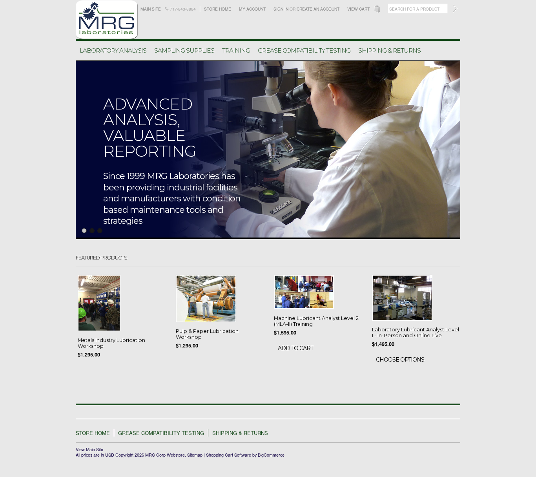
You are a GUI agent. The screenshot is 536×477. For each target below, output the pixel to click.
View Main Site (89, 449)
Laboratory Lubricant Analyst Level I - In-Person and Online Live (415, 332)
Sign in (280, 9)
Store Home (217, 9)
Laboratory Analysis (113, 50)
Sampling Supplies (184, 50)
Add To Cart (295, 348)
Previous (80, 149)
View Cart (358, 9)
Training (236, 50)
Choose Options (400, 359)
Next (455, 149)
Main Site (150, 9)
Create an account (318, 9)
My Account (252, 9)
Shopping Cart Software (228, 455)
